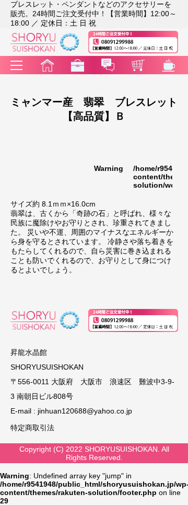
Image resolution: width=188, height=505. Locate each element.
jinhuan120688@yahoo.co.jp (85, 411)
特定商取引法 (32, 427)
